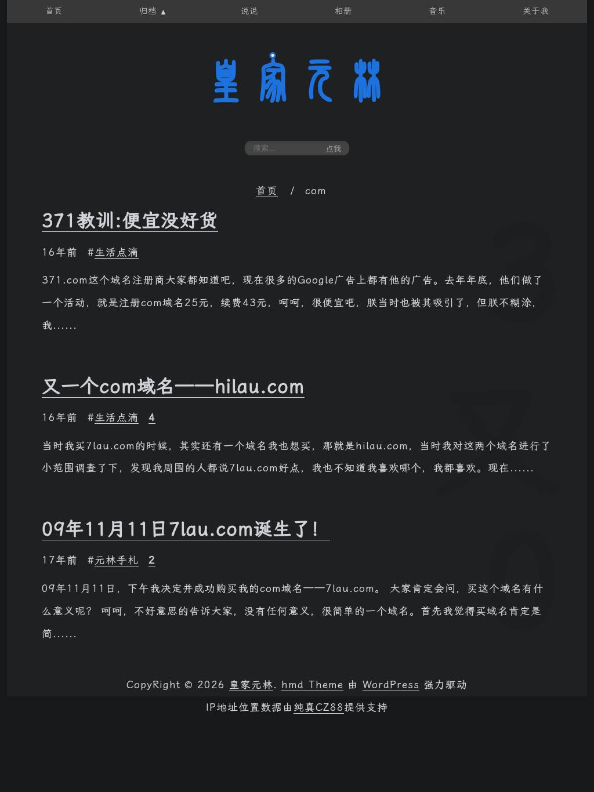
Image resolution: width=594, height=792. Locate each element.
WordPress (391, 685)
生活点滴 (117, 252)
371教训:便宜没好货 (130, 220)
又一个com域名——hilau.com (173, 386)
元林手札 (117, 560)
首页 (267, 191)
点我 (333, 148)
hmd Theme (312, 685)
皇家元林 (297, 80)
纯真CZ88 (319, 707)
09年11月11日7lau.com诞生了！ (186, 529)
